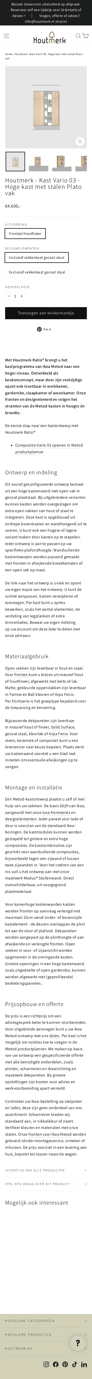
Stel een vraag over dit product (37, 1184)
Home (9, 54)
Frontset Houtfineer (25, 233)
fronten (21, 674)
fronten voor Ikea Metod (50, 1134)
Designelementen (22, 248)
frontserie (21, 701)
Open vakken (17, 668)
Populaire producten (28, 1334)
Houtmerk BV (19, 1348)
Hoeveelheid (17, 287)
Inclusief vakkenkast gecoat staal (36, 257)
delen (54, 1035)
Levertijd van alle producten (35, 1170)
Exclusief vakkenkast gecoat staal (37, 272)
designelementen (21, 819)
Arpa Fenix (58, 733)
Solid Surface (62, 727)
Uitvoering (16, 224)
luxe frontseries (56, 812)
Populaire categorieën (30, 1321)
